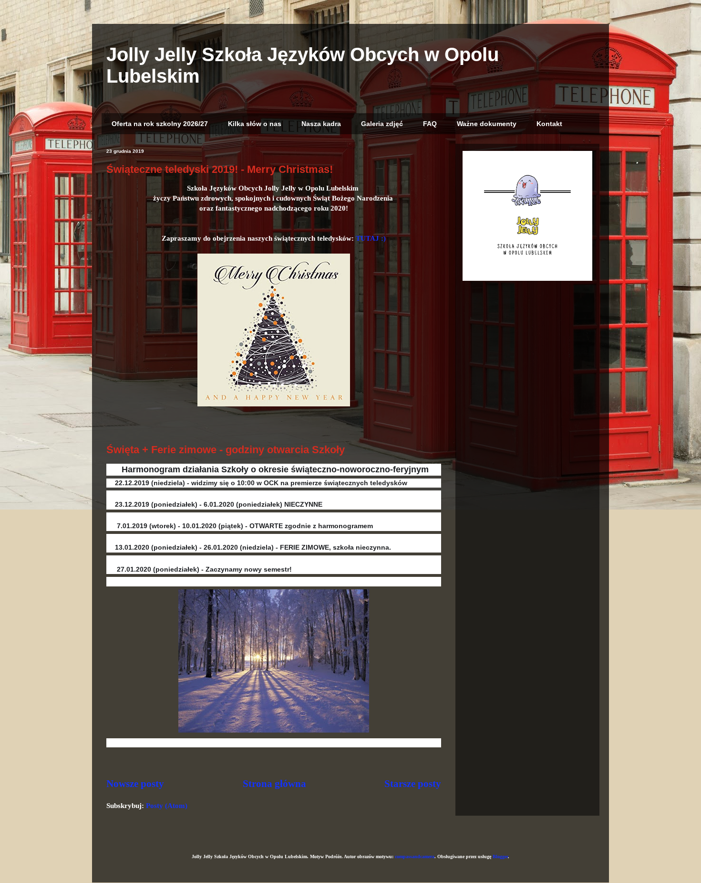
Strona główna (274, 783)
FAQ (430, 124)
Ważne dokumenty (486, 124)
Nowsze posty (135, 783)
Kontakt (549, 124)
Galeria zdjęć (382, 124)
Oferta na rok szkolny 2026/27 (160, 124)
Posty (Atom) (166, 805)
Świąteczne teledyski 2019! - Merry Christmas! (219, 169)
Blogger (500, 856)
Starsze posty (412, 783)
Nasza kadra (321, 124)
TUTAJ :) (371, 238)
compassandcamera (414, 856)
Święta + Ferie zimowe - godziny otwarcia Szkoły (225, 450)
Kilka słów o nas (254, 124)
